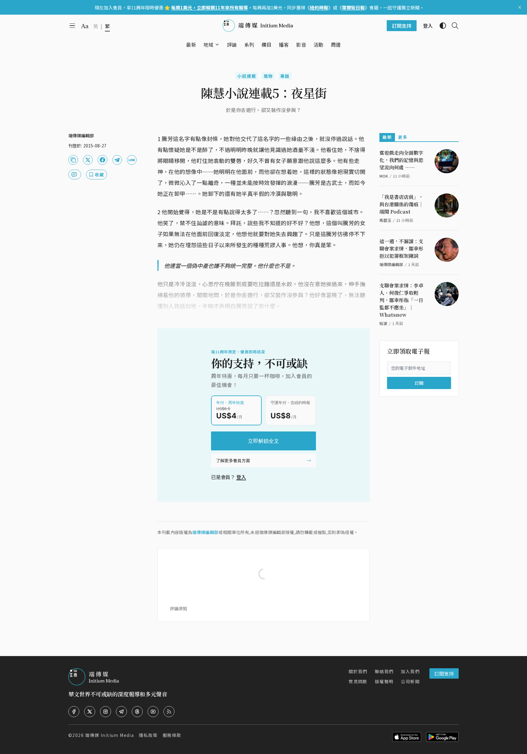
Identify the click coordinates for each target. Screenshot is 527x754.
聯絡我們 (384, 671)
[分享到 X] (88, 160)
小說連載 (246, 76)
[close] (520, 7)
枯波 (383, 323)
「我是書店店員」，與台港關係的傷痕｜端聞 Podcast (401, 204)
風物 (268, 76)
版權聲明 (384, 681)
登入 (241, 477)
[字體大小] (84, 26)
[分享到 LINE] (132, 160)
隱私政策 (148, 735)
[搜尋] (452, 25)
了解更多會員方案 (233, 460)
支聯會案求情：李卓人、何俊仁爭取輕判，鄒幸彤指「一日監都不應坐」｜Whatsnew (401, 300)
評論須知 (178, 608)
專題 (285, 76)
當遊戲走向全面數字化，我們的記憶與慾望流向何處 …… (401, 160)
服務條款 (172, 735)
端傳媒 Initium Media (109, 735)
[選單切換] (217, 44)
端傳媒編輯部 (205, 532)
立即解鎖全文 (263, 441)
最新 (387, 137)
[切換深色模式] (440, 25)
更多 (402, 137)
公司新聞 (410, 681)
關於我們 (358, 671)
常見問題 (358, 681)
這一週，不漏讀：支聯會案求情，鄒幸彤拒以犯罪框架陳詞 (401, 248)
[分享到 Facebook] (102, 160)
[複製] (73, 160)
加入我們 (410, 671)
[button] (208, 44)
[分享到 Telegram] (117, 160)
